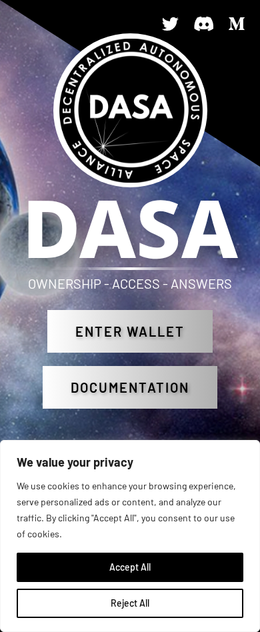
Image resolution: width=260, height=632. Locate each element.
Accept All (130, 567)
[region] (130, 536)
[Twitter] (170, 23)
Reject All (130, 603)
